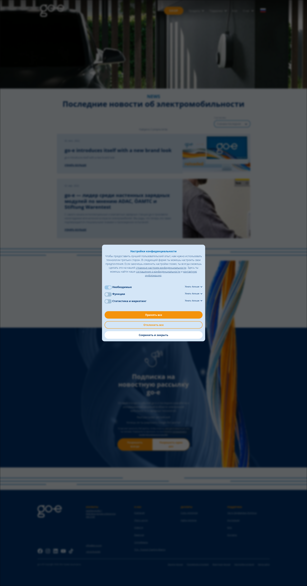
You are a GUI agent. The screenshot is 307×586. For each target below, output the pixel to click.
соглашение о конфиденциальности (158, 271)
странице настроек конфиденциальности (161, 267)
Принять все (153, 315)
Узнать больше (192, 286)
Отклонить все (153, 325)
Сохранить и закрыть (153, 335)
